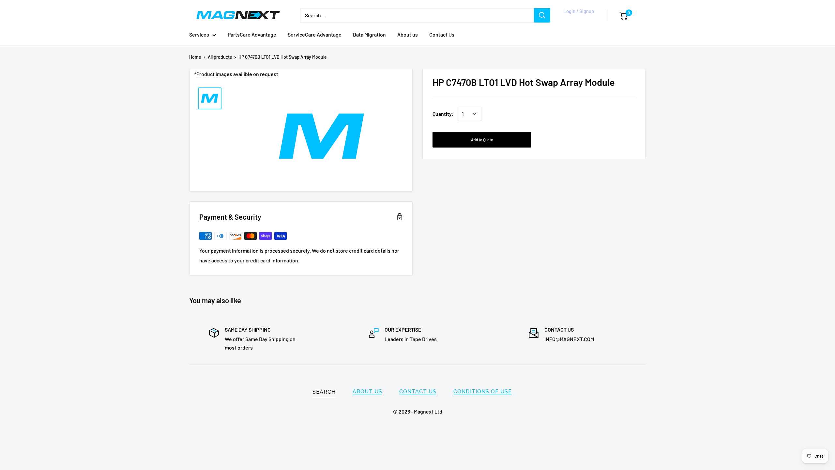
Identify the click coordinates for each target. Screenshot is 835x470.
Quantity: (443, 114)
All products (220, 57)
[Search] (542, 15)
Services (199, 34)
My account (577, 18)
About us (407, 34)
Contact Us (441, 34)
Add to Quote (482, 139)
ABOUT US (367, 391)
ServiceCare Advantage (315, 34)
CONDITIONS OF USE (482, 391)
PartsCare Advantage (252, 34)
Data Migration (369, 34)
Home (195, 57)
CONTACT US (417, 391)
